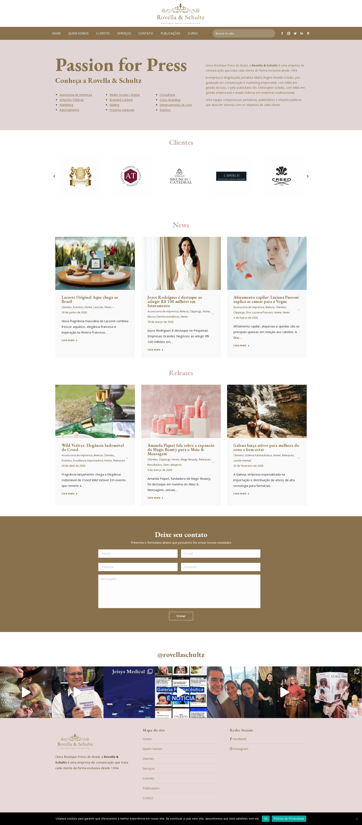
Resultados (154, 465)
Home (88, 307)
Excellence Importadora (88, 460)
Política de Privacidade (289, 818)
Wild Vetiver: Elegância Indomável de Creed (93, 447)
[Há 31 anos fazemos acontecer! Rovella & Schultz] (26, 692)
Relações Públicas (71, 100)
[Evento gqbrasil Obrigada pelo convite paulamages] (233, 692)
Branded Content (121, 100)
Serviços (149, 768)
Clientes (181, 142)
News (108, 307)
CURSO (148, 798)
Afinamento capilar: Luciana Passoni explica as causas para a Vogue (266, 299)
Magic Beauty (189, 459)
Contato (148, 778)
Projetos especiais (122, 110)
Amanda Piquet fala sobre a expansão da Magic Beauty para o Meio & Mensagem (181, 449)
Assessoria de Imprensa (75, 95)
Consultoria (167, 95)
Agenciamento (69, 110)
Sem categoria (172, 465)
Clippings (195, 311)
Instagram (240, 749)
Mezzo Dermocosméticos (163, 316)
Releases (119, 460)
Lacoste (98, 307)
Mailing (114, 105)
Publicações (151, 788)
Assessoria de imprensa (162, 311)
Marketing (66, 105)
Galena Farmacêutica (258, 455)
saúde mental (242, 460)
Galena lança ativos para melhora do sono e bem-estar (266, 447)
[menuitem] (56, 33)
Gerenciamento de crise (176, 105)
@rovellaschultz (181, 654)
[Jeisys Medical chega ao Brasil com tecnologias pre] (129, 692)
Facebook (239, 739)
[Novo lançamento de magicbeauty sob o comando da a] (336, 692)
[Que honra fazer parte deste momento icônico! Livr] (77, 692)
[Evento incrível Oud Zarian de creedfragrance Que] (284, 692)
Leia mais (68, 340)
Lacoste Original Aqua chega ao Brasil (90, 299)
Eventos (165, 110)
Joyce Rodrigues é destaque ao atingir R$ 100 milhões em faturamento (174, 301)
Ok (266, 818)
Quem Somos (152, 749)
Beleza (184, 311)
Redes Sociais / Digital (125, 95)
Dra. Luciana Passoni (259, 312)
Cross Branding (170, 100)
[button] (54, 176)
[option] (80, 176)
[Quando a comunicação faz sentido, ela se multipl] (181, 692)
